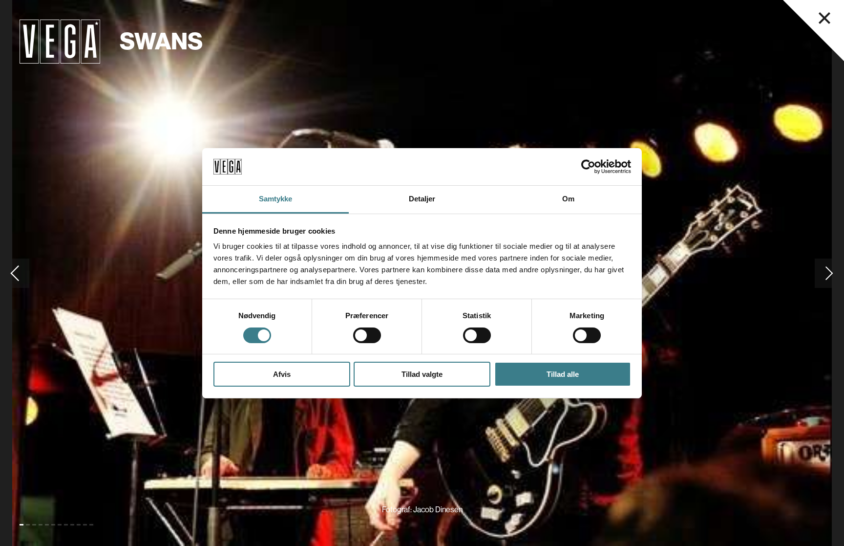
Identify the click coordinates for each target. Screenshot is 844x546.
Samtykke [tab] (276, 199)
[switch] (367, 335)
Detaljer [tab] (422, 199)
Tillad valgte (422, 374)
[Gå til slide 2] (28, 525)
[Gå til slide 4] (40, 525)
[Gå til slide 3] (34, 525)
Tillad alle (563, 374)
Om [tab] (568, 199)
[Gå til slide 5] (47, 525)
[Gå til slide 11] (85, 525)
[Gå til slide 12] (91, 525)
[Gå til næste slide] (829, 273)
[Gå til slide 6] (53, 525)
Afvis (282, 374)
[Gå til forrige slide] (14, 273)
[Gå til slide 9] (72, 525)
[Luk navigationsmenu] (824, 18)
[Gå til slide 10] (79, 525)
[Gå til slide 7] (60, 525)
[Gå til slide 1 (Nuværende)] (21, 525)
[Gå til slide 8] (66, 525)
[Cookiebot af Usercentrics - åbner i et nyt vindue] (588, 166)
